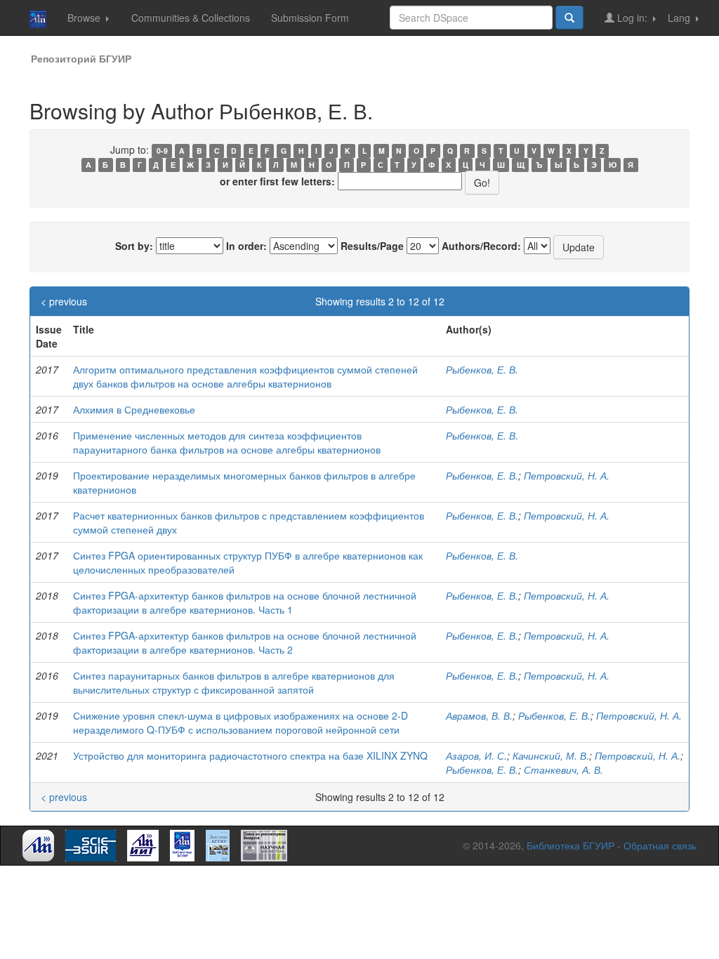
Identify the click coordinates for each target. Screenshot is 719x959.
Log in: (632, 18)
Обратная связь (660, 845)
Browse (85, 18)
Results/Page (372, 246)
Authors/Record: (481, 246)
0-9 (162, 150)
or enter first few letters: (277, 181)
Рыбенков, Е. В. (482, 369)
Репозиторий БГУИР (81, 58)
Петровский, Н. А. (566, 475)
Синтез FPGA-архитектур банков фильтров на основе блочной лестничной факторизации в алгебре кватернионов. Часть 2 (244, 642)
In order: (246, 246)
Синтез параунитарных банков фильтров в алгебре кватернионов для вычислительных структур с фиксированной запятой (234, 682)
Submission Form (310, 18)
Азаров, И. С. (476, 755)
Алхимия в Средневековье (134, 409)
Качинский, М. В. (551, 755)
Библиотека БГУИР (570, 845)
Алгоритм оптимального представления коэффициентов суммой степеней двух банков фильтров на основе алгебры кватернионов (245, 376)
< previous (64, 301)
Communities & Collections (190, 18)
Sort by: (134, 246)
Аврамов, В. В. (479, 715)
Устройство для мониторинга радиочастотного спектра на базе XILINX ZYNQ (250, 755)
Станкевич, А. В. (563, 769)
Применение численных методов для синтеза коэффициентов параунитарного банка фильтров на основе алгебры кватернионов (227, 442)
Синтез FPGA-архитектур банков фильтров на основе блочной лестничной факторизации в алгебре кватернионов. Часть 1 (244, 602)
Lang (680, 18)
